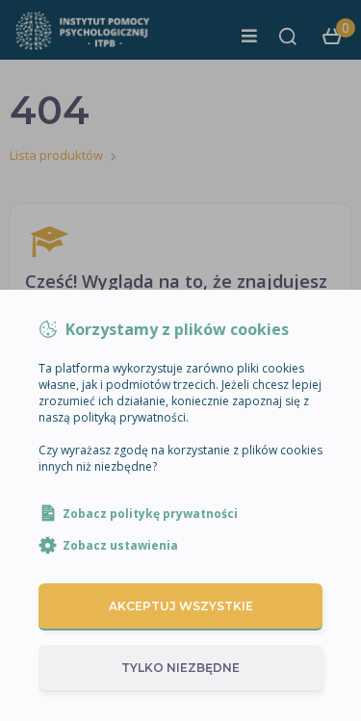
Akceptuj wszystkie (181, 606)
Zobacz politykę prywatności (150, 513)
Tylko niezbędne (180, 667)
